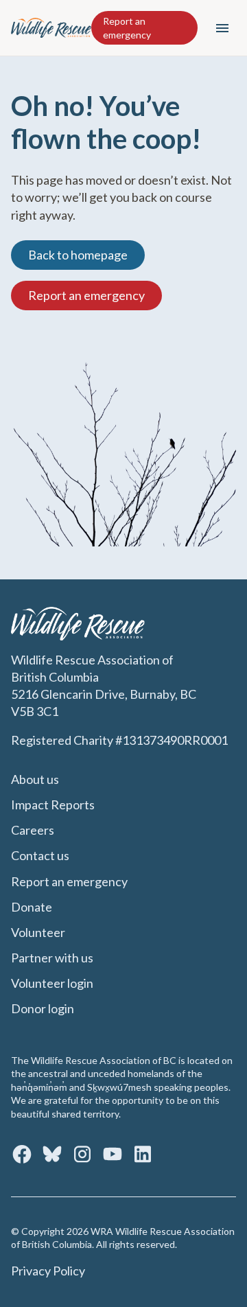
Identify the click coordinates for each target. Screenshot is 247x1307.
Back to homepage (78, 254)
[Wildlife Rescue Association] (51, 27)
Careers (32, 829)
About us (35, 779)
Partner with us (52, 957)
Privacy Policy (48, 1270)
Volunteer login (52, 983)
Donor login (42, 1008)
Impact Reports (53, 804)
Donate (31, 906)
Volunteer (38, 932)
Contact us (40, 855)
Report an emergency (127, 28)
